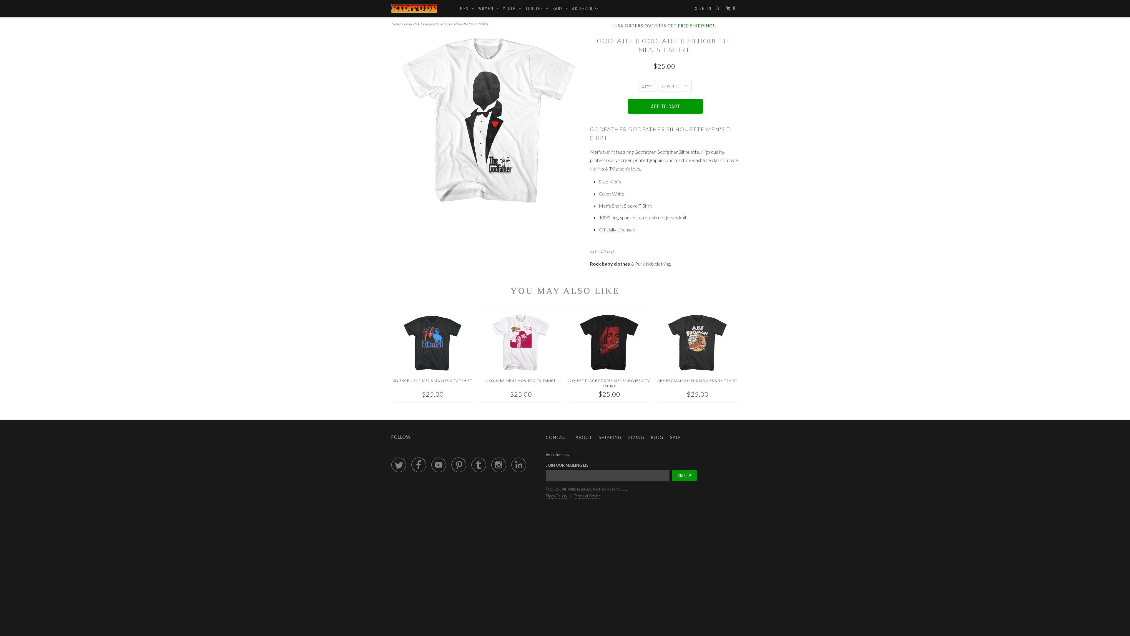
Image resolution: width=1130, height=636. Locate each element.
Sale (675, 437)
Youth (511, 8)
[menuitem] (703, 8)
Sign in (703, 8)
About (584, 437)
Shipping (610, 437)
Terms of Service (587, 495)
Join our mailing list (568, 465)
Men (466, 8)
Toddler (536, 8)
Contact (557, 437)
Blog (657, 437)
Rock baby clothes (610, 263)
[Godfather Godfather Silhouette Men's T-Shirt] (487, 120)
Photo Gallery (556, 495)
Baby (559, 8)
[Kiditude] (414, 8)
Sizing (636, 437)
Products (410, 24)
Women (487, 8)
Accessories (585, 8)
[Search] (718, 8)
